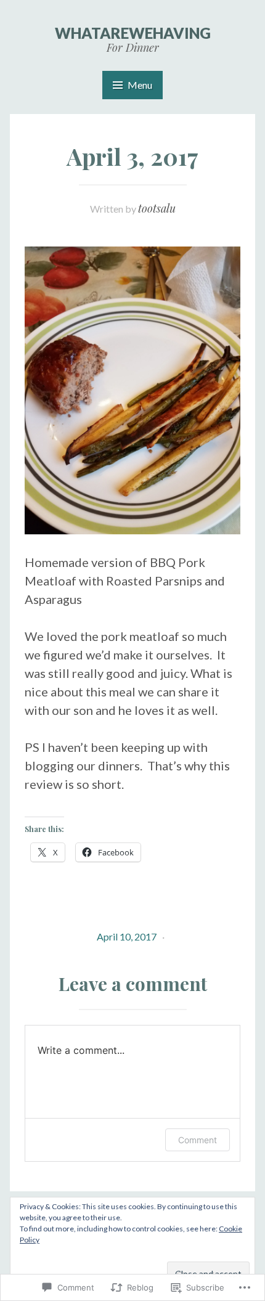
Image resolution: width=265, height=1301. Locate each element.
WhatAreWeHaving (133, 33)
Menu (140, 85)
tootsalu (157, 208)
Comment (197, 1140)
